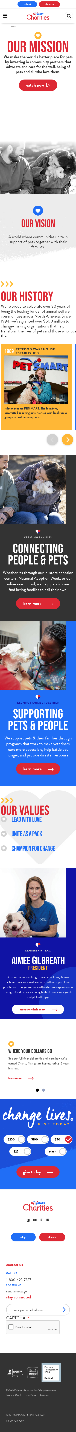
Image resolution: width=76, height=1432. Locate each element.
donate (49, 4)
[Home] (38, 16)
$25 (16, 1151)
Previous (52, 439)
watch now (34, 85)
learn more (32, 603)
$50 (57, 1139)
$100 (34, 1139)
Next (67, 439)
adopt (27, 4)
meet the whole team (32, 1009)
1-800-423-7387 (18, 1279)
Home (13, 26)
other (52, 1151)
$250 (11, 1139)
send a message (16, 1291)
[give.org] (16, 1373)
